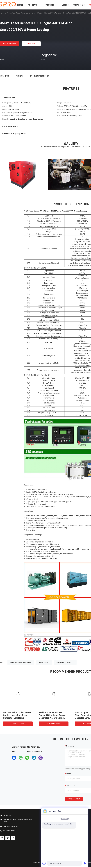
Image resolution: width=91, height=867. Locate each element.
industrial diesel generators (20, 662)
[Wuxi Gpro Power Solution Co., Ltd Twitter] (7, 838)
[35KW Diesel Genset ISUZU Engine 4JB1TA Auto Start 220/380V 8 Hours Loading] (17, 694)
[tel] (47, 758)
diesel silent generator (65, 662)
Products (10, 13)
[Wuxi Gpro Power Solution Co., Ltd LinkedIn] (13, 838)
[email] (14, 758)
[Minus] (85, 811)
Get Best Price (9, 43)
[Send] (85, 863)
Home (2, 13)
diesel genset (44, 662)
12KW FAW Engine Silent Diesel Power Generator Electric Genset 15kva (50, 715)
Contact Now (74, 799)
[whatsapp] (20, 758)
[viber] (40, 758)
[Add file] (44, 863)
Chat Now (31, 43)
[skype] (34, 758)
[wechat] (27, 758)
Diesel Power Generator (25, 13)
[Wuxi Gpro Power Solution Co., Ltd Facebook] (2, 838)
